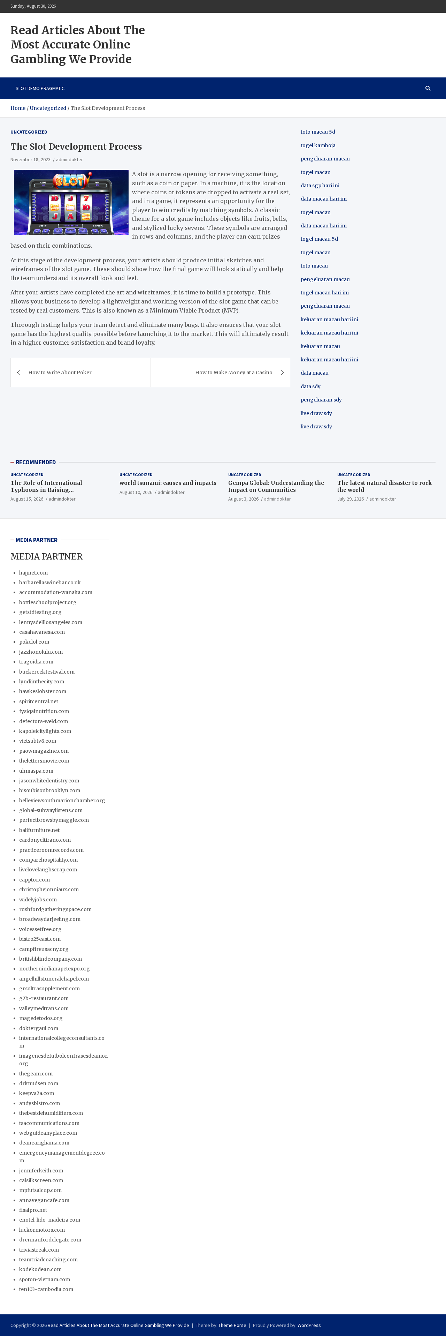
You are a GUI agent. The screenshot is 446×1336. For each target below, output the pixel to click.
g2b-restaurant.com (44, 998)
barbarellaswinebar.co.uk (50, 582)
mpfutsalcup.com (40, 1190)
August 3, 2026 (243, 499)
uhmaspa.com (36, 771)
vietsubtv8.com (37, 741)
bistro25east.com (40, 939)
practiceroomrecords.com (51, 850)
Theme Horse (232, 1325)
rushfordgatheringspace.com (55, 909)
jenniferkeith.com (41, 1171)
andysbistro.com (39, 1103)
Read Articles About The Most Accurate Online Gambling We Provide (77, 44)
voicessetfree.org (40, 929)
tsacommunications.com (49, 1123)
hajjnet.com (33, 573)
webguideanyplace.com (48, 1133)
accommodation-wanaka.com (55, 592)
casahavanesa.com (42, 632)
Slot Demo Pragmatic (40, 88)
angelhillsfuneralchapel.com (54, 979)
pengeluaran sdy (321, 400)
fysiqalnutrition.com (44, 711)
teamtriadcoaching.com (48, 1259)
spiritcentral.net (38, 701)
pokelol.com (34, 642)
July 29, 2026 (350, 499)
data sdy (311, 386)
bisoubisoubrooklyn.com (49, 790)
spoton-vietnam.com (44, 1279)
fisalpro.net (33, 1210)
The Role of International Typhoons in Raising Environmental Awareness (47, 490)
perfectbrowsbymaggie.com (54, 820)
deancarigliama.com (44, 1143)
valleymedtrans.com (44, 1008)
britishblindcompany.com (50, 959)
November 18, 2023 (30, 159)
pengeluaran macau (325, 306)
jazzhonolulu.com (41, 652)
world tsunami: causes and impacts (168, 483)
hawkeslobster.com (42, 691)
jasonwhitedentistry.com (49, 781)
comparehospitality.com (48, 860)
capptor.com (34, 880)
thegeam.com (36, 1074)
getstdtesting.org (40, 612)
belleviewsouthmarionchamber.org (62, 800)
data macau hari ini (324, 226)
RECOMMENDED (36, 462)
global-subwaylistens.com (51, 810)
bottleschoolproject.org (48, 602)
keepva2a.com (36, 1093)
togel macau (316, 252)
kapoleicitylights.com (45, 731)
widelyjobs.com (38, 899)
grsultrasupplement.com (49, 988)
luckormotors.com (42, 1230)
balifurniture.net (39, 830)
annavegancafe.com (44, 1200)
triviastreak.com (39, 1250)
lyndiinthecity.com (41, 681)
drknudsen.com (38, 1083)
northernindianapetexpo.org (54, 969)
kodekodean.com (40, 1269)
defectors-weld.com (43, 721)
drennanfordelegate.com (50, 1240)
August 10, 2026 (136, 492)
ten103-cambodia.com (46, 1289)
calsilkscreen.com (41, 1180)
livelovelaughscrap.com (48, 869)
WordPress (309, 1325)
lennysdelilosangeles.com (50, 622)
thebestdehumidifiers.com (51, 1113)
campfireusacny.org (44, 949)
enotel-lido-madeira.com (49, 1220)
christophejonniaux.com (49, 889)
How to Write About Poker (60, 372)
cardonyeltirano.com (45, 840)
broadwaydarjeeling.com (49, 919)
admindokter (69, 159)
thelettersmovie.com (44, 761)
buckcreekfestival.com (47, 672)
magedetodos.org (41, 1018)
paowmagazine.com (44, 751)
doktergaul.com (38, 1028)
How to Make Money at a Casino (233, 372)
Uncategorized (28, 132)
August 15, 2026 (26, 499)
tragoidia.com (36, 662)
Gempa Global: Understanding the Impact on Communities (276, 486)
